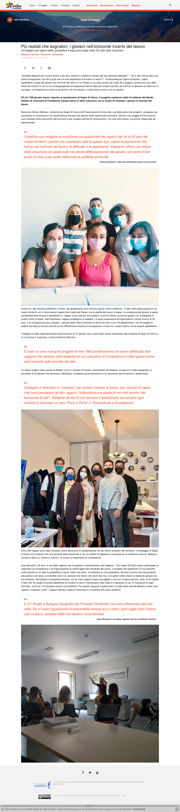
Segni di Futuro (90, 20)
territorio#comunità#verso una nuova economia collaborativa (90, 26)
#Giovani (79, 30)
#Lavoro (101, 30)
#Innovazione (106, 5)
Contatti (75, 5)
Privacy (90, 806)
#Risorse (135, 5)
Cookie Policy (139, 809)
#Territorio (46, 54)
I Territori (54, 5)
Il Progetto (42, 5)
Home (32, 5)
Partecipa (65, 5)
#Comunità (92, 5)
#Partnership (122, 5)
